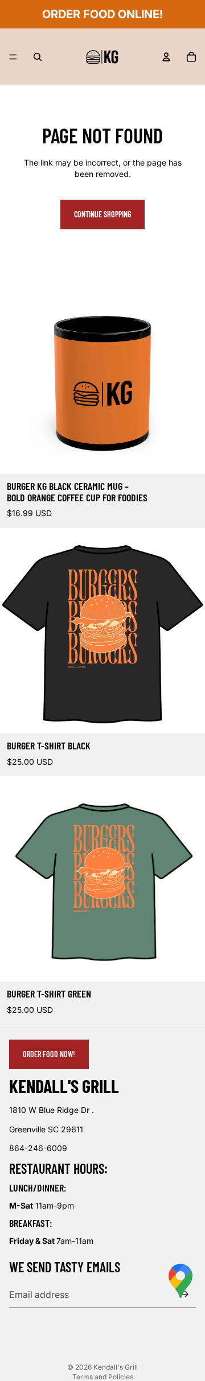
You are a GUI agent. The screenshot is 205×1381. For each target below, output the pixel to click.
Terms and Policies (102, 1376)
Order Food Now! (49, 1054)
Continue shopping (102, 214)
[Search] (37, 56)
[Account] (166, 56)
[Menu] (13, 57)
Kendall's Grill (115, 1367)
